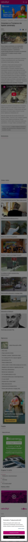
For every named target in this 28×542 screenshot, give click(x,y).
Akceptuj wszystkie (14, 532)
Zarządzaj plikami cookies (14, 537)
